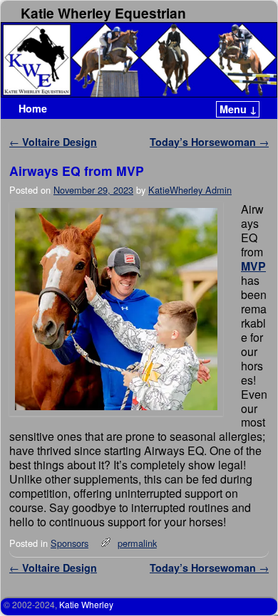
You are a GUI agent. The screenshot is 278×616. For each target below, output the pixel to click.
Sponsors (69, 543)
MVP (253, 266)
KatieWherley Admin (190, 190)
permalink (137, 543)
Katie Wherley (86, 604)
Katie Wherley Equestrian (103, 13)
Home (33, 108)
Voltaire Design (53, 142)
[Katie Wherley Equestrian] (139, 60)
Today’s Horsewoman (209, 142)
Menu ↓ (238, 109)
